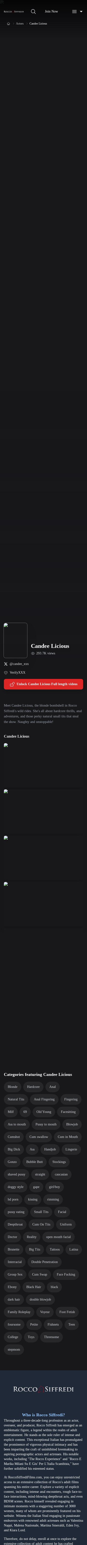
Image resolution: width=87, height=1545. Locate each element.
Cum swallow (38, 1137)
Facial (62, 1212)
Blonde (12, 1087)
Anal (52, 1087)
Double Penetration (44, 1262)
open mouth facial (58, 1237)
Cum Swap (39, 1274)
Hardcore (33, 1087)
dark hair (14, 1299)
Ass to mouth (17, 1124)
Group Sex (15, 1274)
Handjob (50, 1149)
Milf (11, 1112)
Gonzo (12, 1162)
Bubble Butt (34, 1162)
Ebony (12, 1287)
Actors (20, 23)
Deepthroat (15, 1224)
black (54, 1287)
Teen (71, 1324)
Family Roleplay (19, 1312)
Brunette (13, 1249)
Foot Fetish (67, 1312)
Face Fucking (66, 1274)
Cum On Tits (41, 1224)
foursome (14, 1324)
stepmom (14, 1349)
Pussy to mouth (46, 1124)
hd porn (13, 1199)
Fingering (71, 1099)
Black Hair (33, 1287)
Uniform (66, 1224)
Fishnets (53, 1324)
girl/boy (54, 1187)
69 (25, 1112)
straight (40, 1174)
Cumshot (14, 1137)
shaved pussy (16, 1174)
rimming (53, 1199)
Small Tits (41, 1212)
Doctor (12, 1237)
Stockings (59, 1162)
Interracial (15, 1262)
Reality (31, 1237)
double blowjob (40, 1299)
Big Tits (34, 1249)
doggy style (15, 1187)
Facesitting (68, 1112)
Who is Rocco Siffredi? (43, 1414)
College (13, 1337)
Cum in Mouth (68, 1137)
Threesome (51, 1337)
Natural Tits (16, 1099)
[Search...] (33, 11)
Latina (73, 1249)
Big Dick (14, 1149)
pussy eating (16, 1212)
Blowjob (72, 1124)
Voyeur (45, 1312)
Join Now (51, 11)
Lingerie (71, 1149)
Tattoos (55, 1249)
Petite (34, 1324)
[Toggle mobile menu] (77, 11)
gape (36, 1187)
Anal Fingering (44, 1099)
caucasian (61, 1174)
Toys (31, 1337)
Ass (32, 1149)
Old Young (43, 1112)
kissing (32, 1199)
